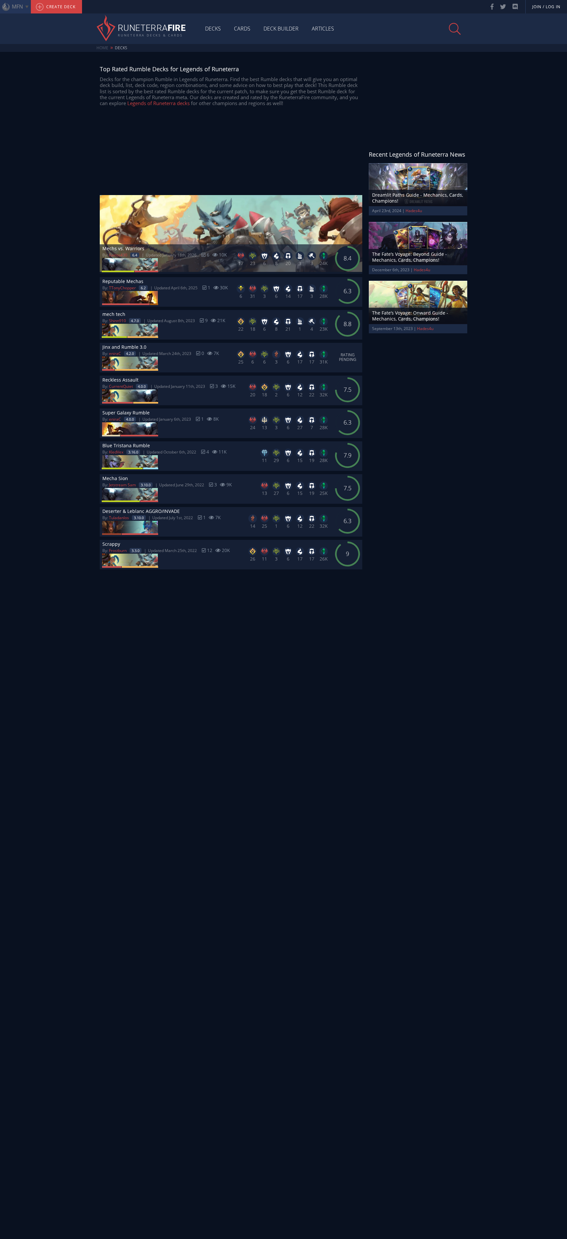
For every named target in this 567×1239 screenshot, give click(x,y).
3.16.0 (133, 452)
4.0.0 (142, 386)
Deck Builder (281, 28)
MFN (17, 7)
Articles (323, 28)
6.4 (134, 255)
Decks (213, 28)
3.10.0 (146, 484)
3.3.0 (135, 550)
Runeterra (152, 28)
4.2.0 (130, 353)
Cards (242, 28)
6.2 (143, 287)
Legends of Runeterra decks (158, 103)
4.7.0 (135, 320)
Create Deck (60, 7)
